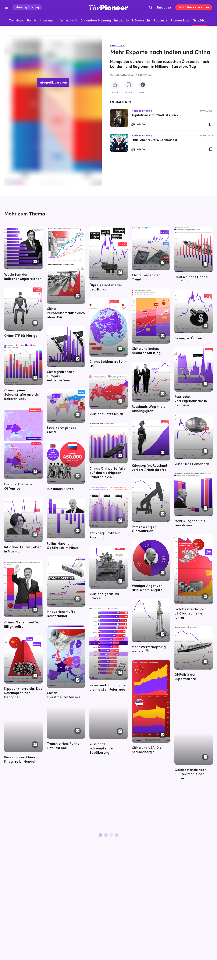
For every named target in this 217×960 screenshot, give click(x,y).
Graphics (117, 45)
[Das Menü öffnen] (6, 7)
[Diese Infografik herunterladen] (142, 84)
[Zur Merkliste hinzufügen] (128, 84)
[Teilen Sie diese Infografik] (114, 84)
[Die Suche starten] (150, 7)
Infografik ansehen (53, 82)
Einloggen (164, 7)
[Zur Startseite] (108, 7)
